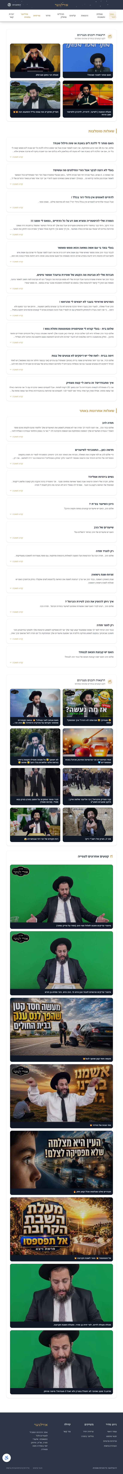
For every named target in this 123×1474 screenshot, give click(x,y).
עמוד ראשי (112, 15)
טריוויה (36, 15)
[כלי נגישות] (6, 1458)
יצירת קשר (11, 15)
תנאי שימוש (111, 1436)
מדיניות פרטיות (110, 1441)
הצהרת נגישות (110, 1445)
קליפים (72, 15)
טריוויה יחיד (88, 1431)
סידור (48, 15)
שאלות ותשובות (101, 15)
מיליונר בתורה (25, 15)
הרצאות (84, 15)
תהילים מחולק (61, 15)
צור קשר (67, 1431)
